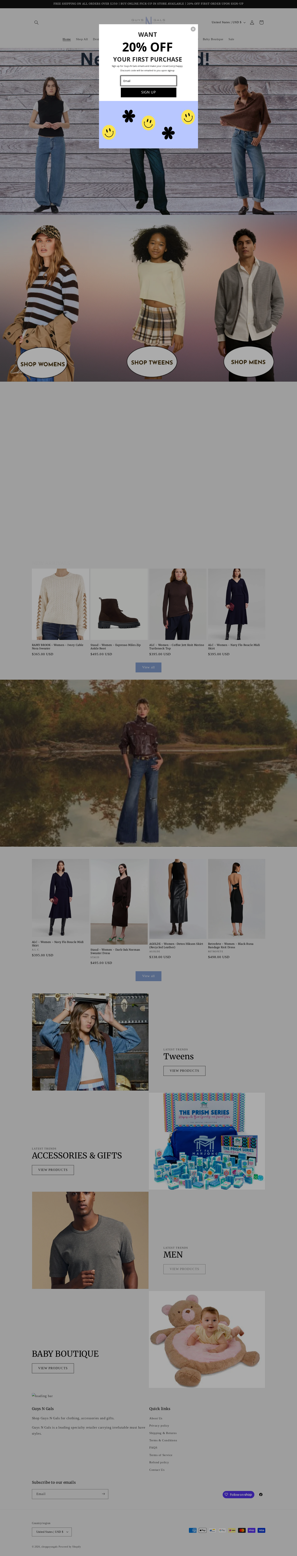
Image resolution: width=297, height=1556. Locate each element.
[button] (193, 29)
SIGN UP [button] (148, 92)
